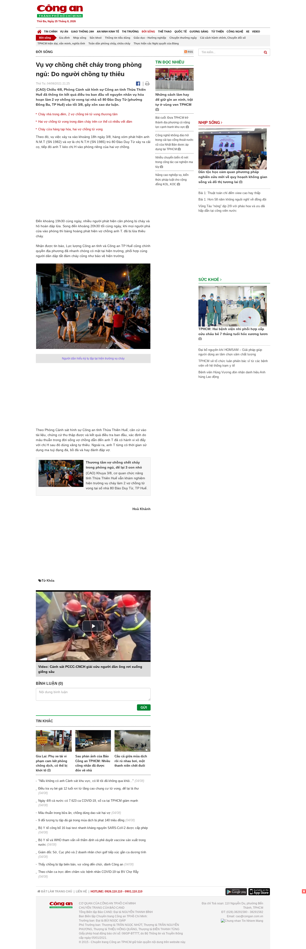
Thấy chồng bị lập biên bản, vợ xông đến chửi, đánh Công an (80, 864)
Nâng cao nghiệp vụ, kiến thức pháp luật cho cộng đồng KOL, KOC (172, 179)
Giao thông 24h (82, 31)
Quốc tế (181, 31)
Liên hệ (81, 891)
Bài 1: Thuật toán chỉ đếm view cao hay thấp (229, 193)
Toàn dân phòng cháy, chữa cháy (109, 43)
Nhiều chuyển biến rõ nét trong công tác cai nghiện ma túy (174, 162)
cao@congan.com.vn (249, 916)
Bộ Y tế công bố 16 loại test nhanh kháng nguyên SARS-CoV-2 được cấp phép (93, 828)
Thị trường (130, 31)
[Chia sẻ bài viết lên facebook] (138, 83)
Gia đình (64, 37)
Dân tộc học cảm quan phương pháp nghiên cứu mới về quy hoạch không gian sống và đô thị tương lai (232, 177)
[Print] (147, 83)
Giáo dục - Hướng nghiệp (150, 37)
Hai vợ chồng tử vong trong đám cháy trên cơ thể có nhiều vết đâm (85, 121)
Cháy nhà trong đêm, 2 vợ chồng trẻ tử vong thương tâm (78, 114)
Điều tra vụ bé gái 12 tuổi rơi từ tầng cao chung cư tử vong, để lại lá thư (88, 788)
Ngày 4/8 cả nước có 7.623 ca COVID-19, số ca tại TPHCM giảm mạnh (88, 800)
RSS (190, 51)
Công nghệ (235, 31)
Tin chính (50, 31)
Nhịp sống (79, 37)
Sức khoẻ (96, 37)
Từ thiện (217, 31)
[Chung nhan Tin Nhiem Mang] (242, 920)
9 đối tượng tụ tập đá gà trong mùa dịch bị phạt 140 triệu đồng (81, 820)
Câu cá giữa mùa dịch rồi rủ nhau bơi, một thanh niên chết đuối (131, 760)
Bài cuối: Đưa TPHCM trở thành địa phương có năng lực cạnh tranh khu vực (172, 122)
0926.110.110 (113, 891)
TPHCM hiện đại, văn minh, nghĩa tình (61, 43)
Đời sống (148, 31)
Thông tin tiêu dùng (117, 37)
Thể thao (165, 31)
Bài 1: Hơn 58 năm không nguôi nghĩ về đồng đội (232, 199)
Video (256, 31)
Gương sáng (199, 31)
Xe (247, 31)
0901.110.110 (133, 891)
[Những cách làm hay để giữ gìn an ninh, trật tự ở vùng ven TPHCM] (174, 79)
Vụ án (64, 31)
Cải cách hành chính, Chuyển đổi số (223, 37)
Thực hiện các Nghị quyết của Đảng (156, 43)
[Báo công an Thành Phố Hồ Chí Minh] (60, 10)
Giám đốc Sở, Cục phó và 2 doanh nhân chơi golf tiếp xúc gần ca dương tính (92, 852)
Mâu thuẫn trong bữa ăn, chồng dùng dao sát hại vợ (74, 813)
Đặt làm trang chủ (56, 891)
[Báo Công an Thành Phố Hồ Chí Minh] (39, 30)
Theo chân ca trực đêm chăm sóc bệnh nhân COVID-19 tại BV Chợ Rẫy (88, 872)
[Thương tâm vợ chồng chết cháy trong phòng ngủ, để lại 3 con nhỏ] (60, 473)
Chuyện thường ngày (183, 37)
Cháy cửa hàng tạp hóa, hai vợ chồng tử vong (70, 129)
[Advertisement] (183, 14)
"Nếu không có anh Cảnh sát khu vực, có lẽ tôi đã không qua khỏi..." (86, 781)
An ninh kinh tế (108, 31)
